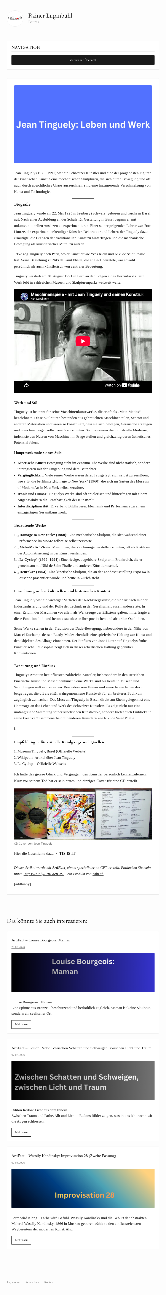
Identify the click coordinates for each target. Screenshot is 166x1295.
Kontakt (49, 1282)
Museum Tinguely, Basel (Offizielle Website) (52, 751)
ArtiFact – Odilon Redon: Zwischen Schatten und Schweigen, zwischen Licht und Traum (81, 1048)
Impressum (13, 1282)
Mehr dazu (21, 1024)
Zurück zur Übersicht (83, 60)
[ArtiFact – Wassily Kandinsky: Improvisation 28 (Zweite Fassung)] (83, 1188)
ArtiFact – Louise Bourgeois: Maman (40, 940)
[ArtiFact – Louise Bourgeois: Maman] (83, 972)
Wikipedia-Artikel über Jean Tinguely (46, 758)
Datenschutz (32, 1282)
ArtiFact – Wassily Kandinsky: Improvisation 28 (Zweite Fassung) (63, 1156)
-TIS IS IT (66, 853)
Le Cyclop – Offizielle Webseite (42, 764)
